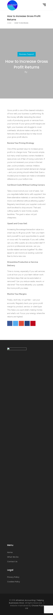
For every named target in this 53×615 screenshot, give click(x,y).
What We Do (13, 557)
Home (9, 23)
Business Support (26, 54)
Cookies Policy (13, 581)
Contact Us (12, 561)
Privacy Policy (13, 577)
